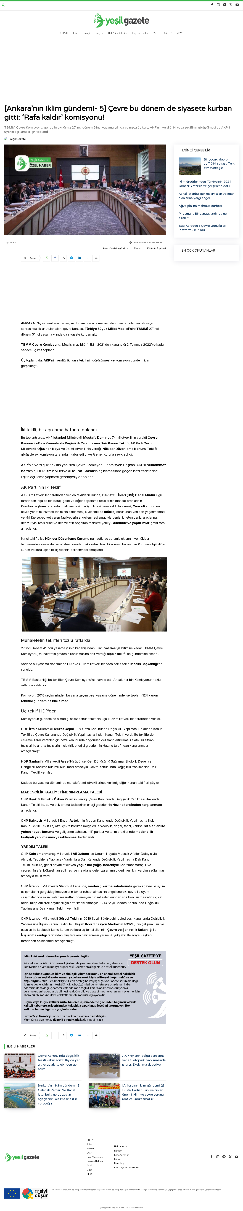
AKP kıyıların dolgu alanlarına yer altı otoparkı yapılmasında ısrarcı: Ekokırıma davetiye (144, 1060)
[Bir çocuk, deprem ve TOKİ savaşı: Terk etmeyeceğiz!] (190, 166)
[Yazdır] (95, 258)
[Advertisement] (121, 65)
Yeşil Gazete (17, 139)
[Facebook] (212, 5)
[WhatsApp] (46, 258)
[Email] (87, 258)
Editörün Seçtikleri (156, 248)
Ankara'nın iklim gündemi (115, 248)
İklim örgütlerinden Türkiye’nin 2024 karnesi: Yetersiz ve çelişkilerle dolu (205, 184)
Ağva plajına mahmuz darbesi (200, 206)
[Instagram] (218, 5)
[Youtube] (237, 5)
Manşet (138, 248)
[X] (231, 5)
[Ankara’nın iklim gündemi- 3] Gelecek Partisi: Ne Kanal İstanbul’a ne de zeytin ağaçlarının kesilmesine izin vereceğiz (59, 1094)
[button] (3, 5)
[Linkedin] (79, 258)
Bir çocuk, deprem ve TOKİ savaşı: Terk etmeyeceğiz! (219, 163)
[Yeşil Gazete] (6, 139)
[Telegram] (224, 5)
